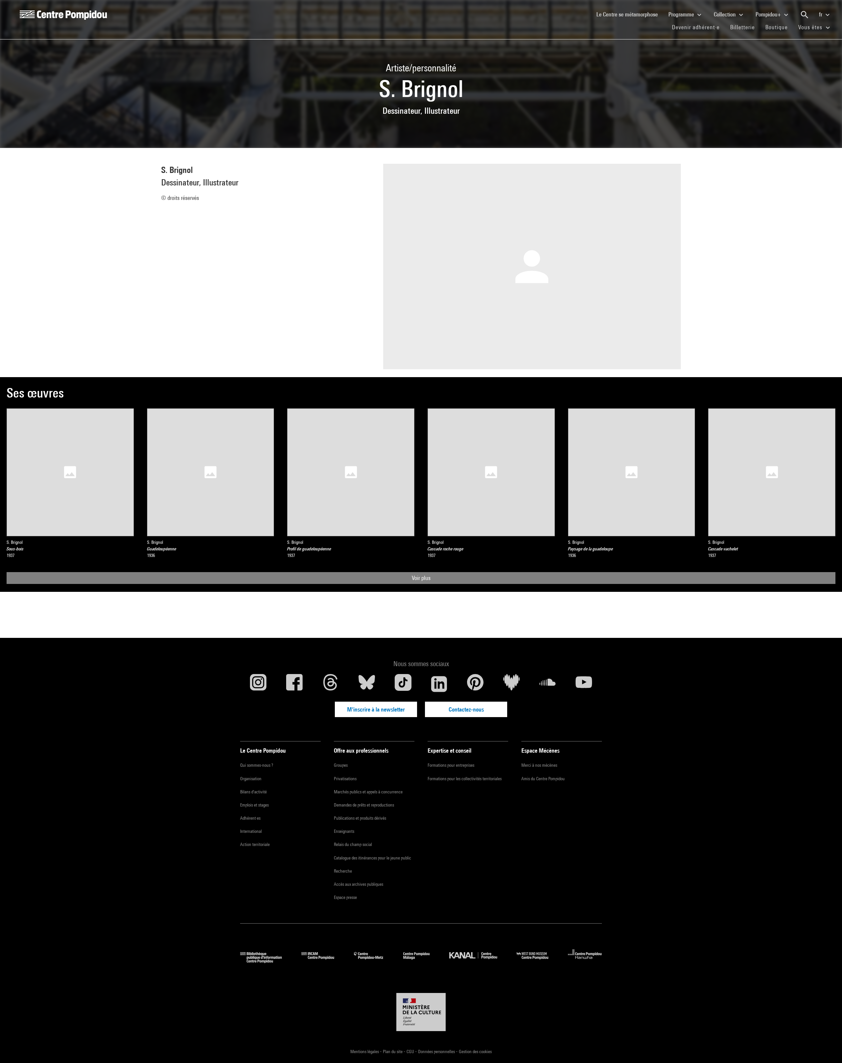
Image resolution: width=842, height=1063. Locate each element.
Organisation (250, 778)
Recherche (343, 871)
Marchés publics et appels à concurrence (368, 791)
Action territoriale (255, 844)
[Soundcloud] (548, 684)
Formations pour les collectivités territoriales (465, 778)
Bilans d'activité (253, 791)
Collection (725, 14)
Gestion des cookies (475, 1051)
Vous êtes (811, 27)
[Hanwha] (585, 961)
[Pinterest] (475, 684)
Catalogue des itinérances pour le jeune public (372, 857)
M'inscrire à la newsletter (376, 709)
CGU (411, 1051)
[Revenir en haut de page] (826, 1047)
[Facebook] (294, 684)
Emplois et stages (254, 805)
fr (821, 14)
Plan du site (393, 1051)
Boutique (779, 27)
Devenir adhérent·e (698, 27)
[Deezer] (511, 684)
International (251, 831)
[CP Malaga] (421, 961)
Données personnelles (437, 1051)
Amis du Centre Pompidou (543, 778)
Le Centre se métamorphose (629, 14)
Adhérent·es (250, 818)
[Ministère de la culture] (421, 1012)
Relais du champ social (353, 844)
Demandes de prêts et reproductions (364, 805)
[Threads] (330, 684)
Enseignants (344, 831)
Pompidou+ (768, 14)
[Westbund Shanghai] (537, 961)
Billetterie (742, 27)
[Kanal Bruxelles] (478, 961)
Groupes (341, 765)
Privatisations (345, 778)
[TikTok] (403, 684)
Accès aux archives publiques (358, 884)
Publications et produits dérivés (360, 818)
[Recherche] (804, 14)
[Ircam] (322, 961)
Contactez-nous (466, 709)
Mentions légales (365, 1051)
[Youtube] (584, 684)
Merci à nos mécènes (539, 765)
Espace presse (345, 897)
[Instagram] (258, 684)
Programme (681, 14)
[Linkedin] (439, 684)
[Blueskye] (367, 684)
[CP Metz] (373, 961)
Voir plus (421, 577)
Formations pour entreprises (451, 765)
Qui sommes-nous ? (256, 765)
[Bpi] (265, 961)
